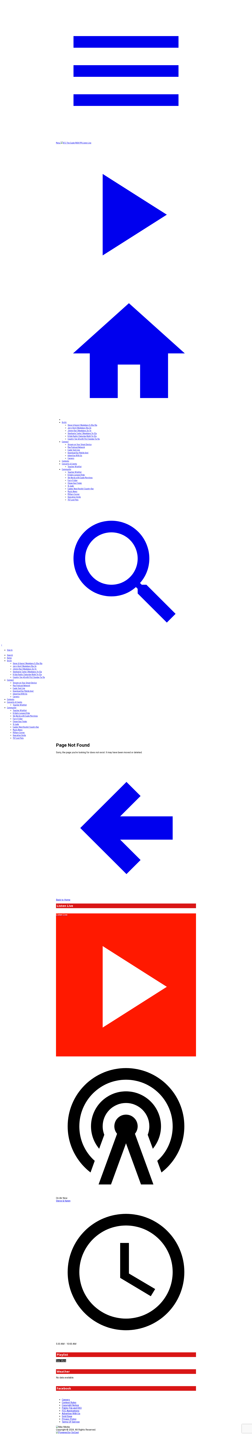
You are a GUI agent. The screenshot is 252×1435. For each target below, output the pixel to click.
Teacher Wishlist (75, 466)
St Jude (71, 485)
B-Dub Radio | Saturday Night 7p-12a (82, 436)
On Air (64, 422)
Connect (65, 441)
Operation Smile (74, 496)
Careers (71, 458)
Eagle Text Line (74, 449)
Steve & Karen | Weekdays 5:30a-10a (82, 425)
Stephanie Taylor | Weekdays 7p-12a (82, 433)
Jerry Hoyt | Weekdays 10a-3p (79, 427)
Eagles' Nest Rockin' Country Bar (81, 488)
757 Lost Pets (73, 499)
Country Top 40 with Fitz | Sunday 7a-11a (84, 438)
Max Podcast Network (76, 447)
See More (61, 1360)
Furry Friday (72, 480)
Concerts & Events (69, 463)
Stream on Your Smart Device (80, 444)
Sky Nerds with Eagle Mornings (80, 477)
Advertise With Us (75, 455)
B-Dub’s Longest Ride (76, 474)
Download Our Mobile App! (78, 452)
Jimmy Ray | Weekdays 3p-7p (79, 430)
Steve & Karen (63, 1200)
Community (66, 469)
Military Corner (74, 494)
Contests (65, 460)
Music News (72, 491)
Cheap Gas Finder (75, 483)
